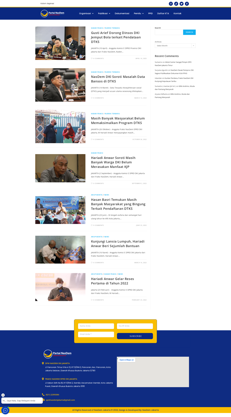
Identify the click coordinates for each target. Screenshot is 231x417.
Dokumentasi (122, 13)
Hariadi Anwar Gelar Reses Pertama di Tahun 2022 (112, 281)
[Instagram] (171, 4)
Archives (158, 42)
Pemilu (137, 13)
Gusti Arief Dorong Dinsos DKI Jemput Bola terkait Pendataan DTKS (116, 37)
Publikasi (103, 13)
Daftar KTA (163, 13)
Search (158, 28)
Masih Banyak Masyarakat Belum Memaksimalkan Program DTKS (118, 120)
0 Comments (98, 58)
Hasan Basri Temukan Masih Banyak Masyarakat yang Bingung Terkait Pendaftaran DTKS (118, 204)
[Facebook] (187, 4)
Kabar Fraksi (97, 28)
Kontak (177, 13)
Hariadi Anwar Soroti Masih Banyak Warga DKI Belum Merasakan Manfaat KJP (113, 162)
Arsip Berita (97, 195)
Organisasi (85, 13)
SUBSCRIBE (135, 336)
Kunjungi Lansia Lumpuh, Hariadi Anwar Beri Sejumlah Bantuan (118, 243)
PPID (150, 13)
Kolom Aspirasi (47, 3)
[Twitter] (182, 4)
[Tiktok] (176, 4)
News (106, 195)
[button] (86, 13)
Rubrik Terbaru (112, 28)
